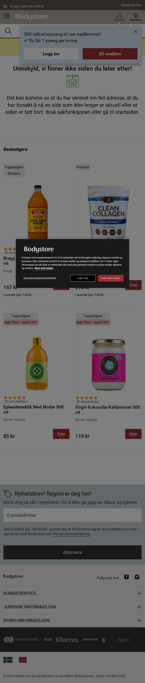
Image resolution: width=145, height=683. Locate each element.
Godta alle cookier (110, 278)
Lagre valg (82, 278)
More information (44, 268)
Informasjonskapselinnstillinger (40, 278)
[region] (72, 263)
